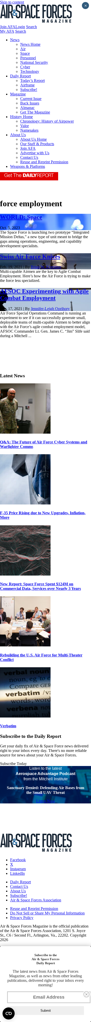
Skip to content (12, 2)
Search (31, 27)
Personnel (28, 58)
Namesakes (29, 130)
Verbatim (8, 726)
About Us (18, 135)
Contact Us (29, 157)
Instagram (18, 869)
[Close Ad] (86, 994)
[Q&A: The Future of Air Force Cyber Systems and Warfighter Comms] (25, 432)
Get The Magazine (35, 112)
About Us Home (33, 139)
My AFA (7, 31)
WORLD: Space (21, 217)
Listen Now (45, 801)
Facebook (18, 860)
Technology (29, 71)
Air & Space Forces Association (35, 900)
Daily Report (20, 76)
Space (25, 53)
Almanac (27, 108)
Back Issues (29, 103)
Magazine (18, 94)
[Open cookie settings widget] (9, 1013)
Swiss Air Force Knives (30, 256)
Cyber (25, 67)
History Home (21, 117)
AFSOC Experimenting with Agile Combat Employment (44, 294)
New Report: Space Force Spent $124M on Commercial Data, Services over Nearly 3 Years (40, 586)
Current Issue (30, 98)
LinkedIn (17, 873)
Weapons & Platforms (27, 166)
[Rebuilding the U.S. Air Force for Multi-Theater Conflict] (25, 645)
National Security (34, 62)
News (14, 40)
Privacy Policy (21, 917)
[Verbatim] (25, 716)
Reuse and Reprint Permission (44, 162)
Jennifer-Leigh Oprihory (50, 308)
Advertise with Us (34, 153)
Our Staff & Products (37, 144)
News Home (30, 44)
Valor (24, 126)
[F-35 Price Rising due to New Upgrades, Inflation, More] (25, 503)
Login (20, 27)
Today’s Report (32, 80)
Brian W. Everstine (46, 267)
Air (23, 49)
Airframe (27, 85)
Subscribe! (28, 89)
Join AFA (7, 27)
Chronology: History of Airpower (47, 121)
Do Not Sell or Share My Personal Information (47, 913)
